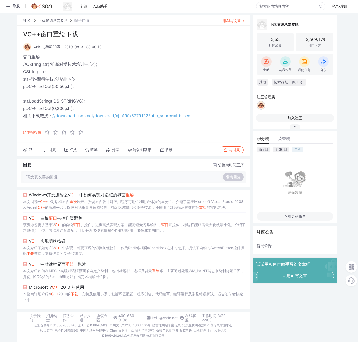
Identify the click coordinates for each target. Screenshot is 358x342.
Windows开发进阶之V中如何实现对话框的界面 (81, 194)
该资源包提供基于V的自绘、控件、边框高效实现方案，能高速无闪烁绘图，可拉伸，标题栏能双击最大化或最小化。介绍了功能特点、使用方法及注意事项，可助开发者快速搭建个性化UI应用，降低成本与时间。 (134, 227)
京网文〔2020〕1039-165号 (130, 325)
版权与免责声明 (167, 330)
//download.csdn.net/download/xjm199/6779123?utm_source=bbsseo (121, 115)
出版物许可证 (203, 330)
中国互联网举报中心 (94, 330)
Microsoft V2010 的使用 (56, 287)
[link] (27, 20)
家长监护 (46, 330)
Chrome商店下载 (122, 330)
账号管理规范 (144, 330)
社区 (27, 20)
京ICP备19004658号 (93, 325)
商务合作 (68, 318)
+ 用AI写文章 (295, 276)
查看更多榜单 (295, 216)
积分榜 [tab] (263, 138)
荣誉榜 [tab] (284, 138)
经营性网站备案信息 (166, 325)
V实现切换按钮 (47, 241)
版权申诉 (186, 330)
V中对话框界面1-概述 (57, 264)
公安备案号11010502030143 (55, 325)
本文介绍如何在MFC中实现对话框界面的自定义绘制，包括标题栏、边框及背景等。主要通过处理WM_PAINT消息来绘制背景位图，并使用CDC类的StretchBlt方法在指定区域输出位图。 (133, 274)
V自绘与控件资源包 (55, 218)
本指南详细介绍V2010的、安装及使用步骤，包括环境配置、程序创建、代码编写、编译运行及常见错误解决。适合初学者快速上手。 (133, 297)
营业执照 (220, 330)
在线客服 (190, 318)
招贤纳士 (51, 318)
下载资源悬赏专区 (53, 20)
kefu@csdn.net (165, 318)
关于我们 (35, 318)
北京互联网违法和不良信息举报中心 (207, 325)
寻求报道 (85, 318)
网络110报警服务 (66, 330)
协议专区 (101, 318)
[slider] (65, 132)
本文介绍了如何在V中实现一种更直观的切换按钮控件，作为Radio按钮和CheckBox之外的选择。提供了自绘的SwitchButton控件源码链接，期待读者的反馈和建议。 (133, 250)
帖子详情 (81, 20)
